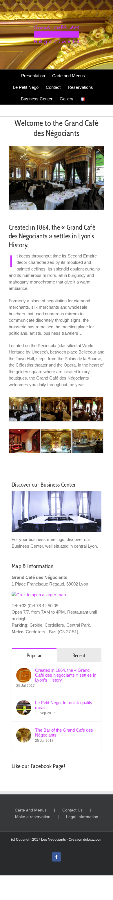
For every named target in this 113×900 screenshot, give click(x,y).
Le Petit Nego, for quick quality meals (63, 705)
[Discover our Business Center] (56, 511)
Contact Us (72, 810)
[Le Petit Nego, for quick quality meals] (23, 703)
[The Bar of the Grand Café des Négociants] (23, 730)
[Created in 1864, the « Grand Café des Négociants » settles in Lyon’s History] (23, 670)
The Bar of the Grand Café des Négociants (64, 732)
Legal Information (82, 816)
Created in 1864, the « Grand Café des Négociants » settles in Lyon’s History (65, 675)
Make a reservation (32, 816)
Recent (78, 655)
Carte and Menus (31, 810)
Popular (34, 655)
